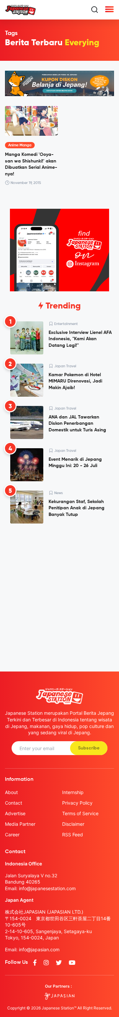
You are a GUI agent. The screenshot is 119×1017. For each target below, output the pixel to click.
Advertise (15, 813)
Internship (73, 792)
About (11, 792)
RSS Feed (72, 834)
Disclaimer (73, 824)
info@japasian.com (39, 949)
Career (12, 834)
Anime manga (19, 145)
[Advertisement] (59, 592)
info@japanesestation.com (47, 888)
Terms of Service (80, 813)
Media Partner (20, 824)
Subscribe (88, 748)
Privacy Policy (77, 803)
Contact (13, 803)
